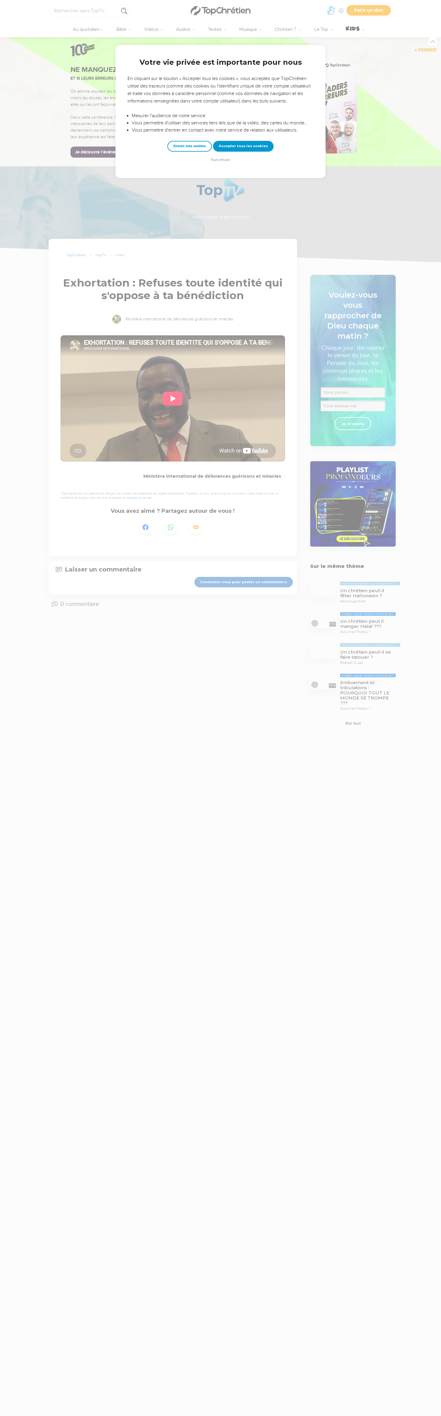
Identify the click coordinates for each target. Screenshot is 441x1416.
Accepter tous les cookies (243, 146)
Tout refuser (220, 160)
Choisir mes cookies (189, 146)
